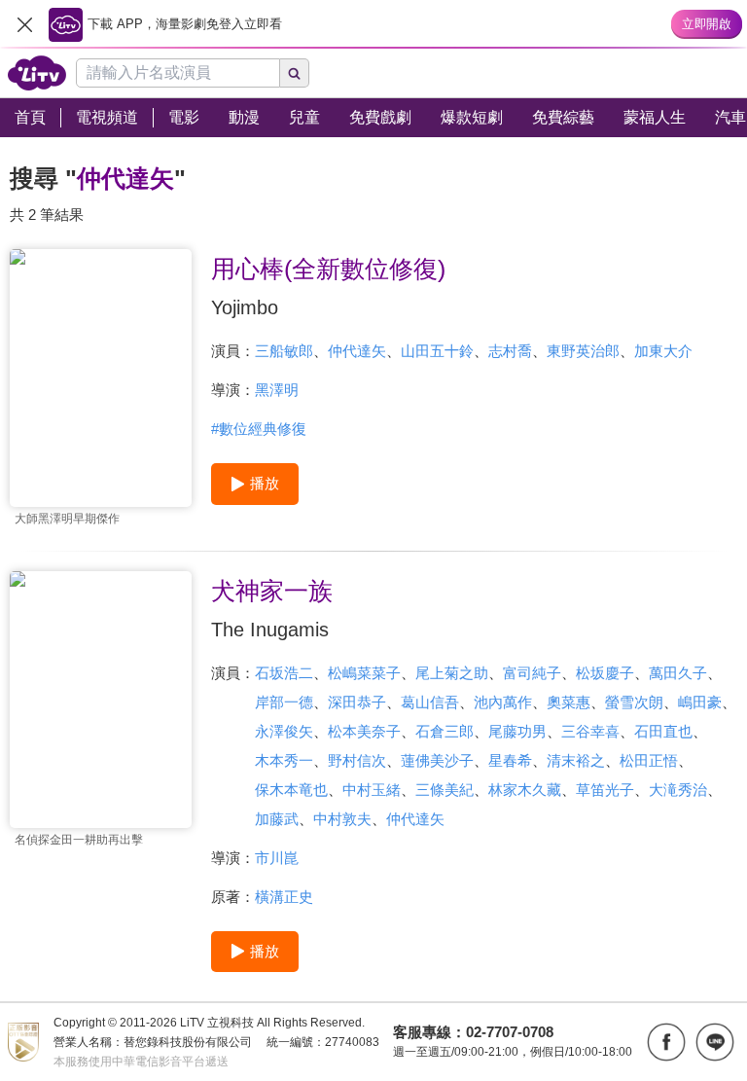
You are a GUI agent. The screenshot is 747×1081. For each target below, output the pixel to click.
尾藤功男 (517, 731)
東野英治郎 (583, 350)
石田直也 (663, 731)
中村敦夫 (342, 819)
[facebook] (666, 1042)
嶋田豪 (700, 702)
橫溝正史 (284, 896)
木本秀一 (284, 760)
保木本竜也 (291, 789)
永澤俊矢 (284, 731)
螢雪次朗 (634, 702)
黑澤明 (277, 389)
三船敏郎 (284, 350)
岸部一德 (284, 702)
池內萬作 (503, 702)
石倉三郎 (444, 731)
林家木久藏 (524, 789)
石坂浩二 (284, 673)
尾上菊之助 (451, 673)
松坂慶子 (605, 673)
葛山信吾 (430, 702)
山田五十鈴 (437, 350)
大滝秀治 (678, 789)
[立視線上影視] (37, 72)
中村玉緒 (371, 789)
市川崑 (277, 857)
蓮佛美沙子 (437, 760)
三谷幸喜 (590, 731)
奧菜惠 (568, 702)
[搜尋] (294, 73)
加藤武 (277, 819)
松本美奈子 (364, 731)
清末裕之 (576, 760)
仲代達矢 (357, 350)
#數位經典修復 (258, 428)
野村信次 (357, 760)
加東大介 (663, 350)
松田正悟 (649, 760)
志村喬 (510, 350)
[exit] (24, 24)
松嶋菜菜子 (364, 673)
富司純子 (532, 673)
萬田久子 (678, 673)
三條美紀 (444, 789)
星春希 (510, 760)
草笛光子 (605, 789)
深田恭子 (357, 702)
